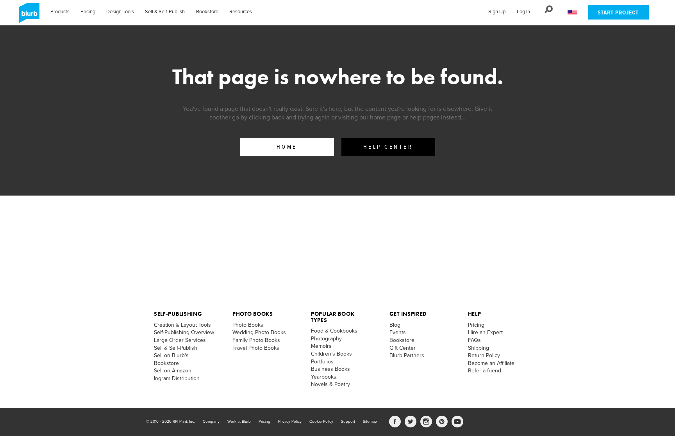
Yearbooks (323, 377)
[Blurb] (27, 16)
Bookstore (207, 12)
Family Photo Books (256, 340)
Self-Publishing (178, 313)
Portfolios (322, 361)
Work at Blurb (239, 421)
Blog (394, 325)
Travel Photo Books (255, 348)
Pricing (87, 12)
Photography (326, 338)
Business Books (330, 369)
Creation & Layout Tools (182, 325)
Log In (523, 12)
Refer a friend (484, 370)
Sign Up (496, 12)
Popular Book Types (332, 316)
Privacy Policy (290, 421)
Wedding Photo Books (259, 332)
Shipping (478, 348)
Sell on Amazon (172, 370)
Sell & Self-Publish (165, 12)
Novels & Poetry (330, 384)
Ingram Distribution (177, 378)
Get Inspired (408, 313)
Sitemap (370, 421)
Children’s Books (331, 354)
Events (397, 332)
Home (287, 147)
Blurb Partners (406, 355)
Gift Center (402, 348)
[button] (572, 13)
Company (211, 421)
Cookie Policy (321, 421)
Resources (240, 12)
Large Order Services (180, 340)
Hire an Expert (485, 332)
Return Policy (484, 355)
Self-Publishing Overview (184, 332)
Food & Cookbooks (334, 330)
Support (348, 421)
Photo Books (252, 313)
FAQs (474, 340)
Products (60, 12)
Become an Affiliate (491, 363)
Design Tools (120, 12)
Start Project (618, 13)
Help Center (388, 147)
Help (474, 313)
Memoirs (321, 346)
